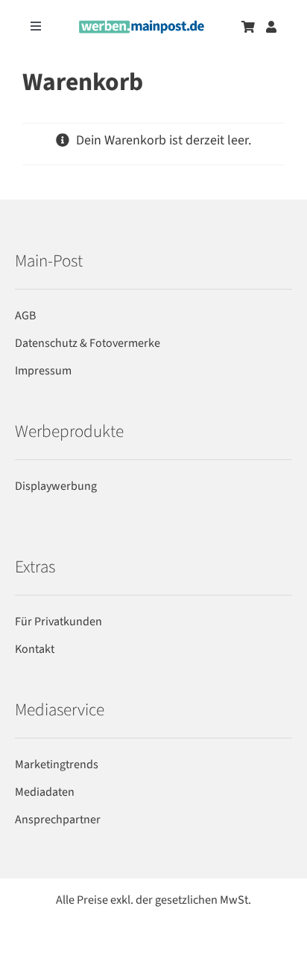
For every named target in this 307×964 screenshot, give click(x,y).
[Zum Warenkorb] (248, 27)
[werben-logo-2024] (141, 26)
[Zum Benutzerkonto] (271, 27)
